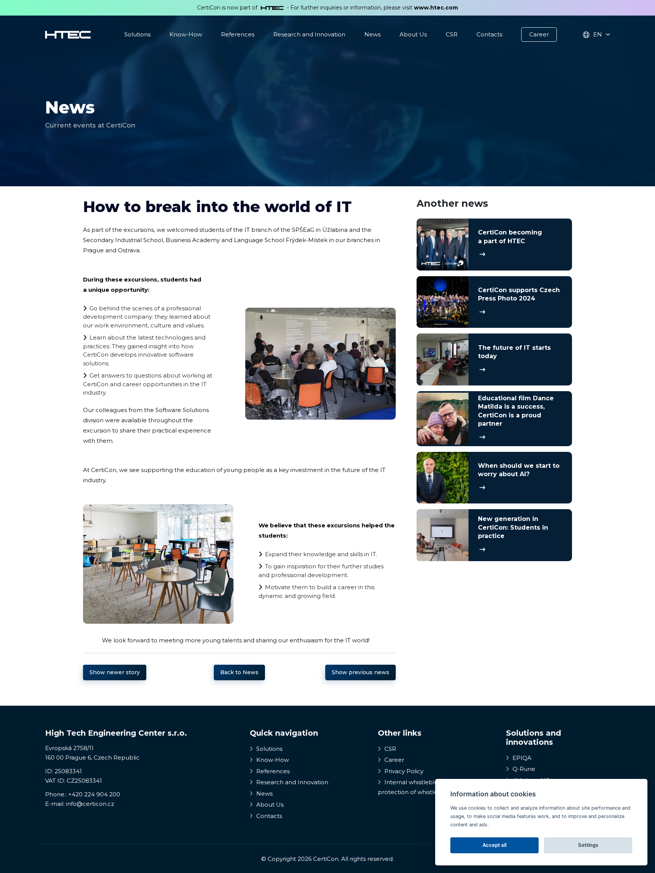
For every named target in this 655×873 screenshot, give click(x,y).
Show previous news (360, 672)
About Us (413, 34)
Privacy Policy (403, 771)
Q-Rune (523, 768)
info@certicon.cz (90, 803)
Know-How (185, 34)
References (237, 34)
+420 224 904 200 (94, 794)
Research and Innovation (309, 34)
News (372, 34)
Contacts (489, 34)
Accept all (494, 845)
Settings (588, 845)
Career (539, 34)
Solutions (137, 34)
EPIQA (521, 757)
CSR (452, 34)
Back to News (239, 672)
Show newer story (114, 672)
